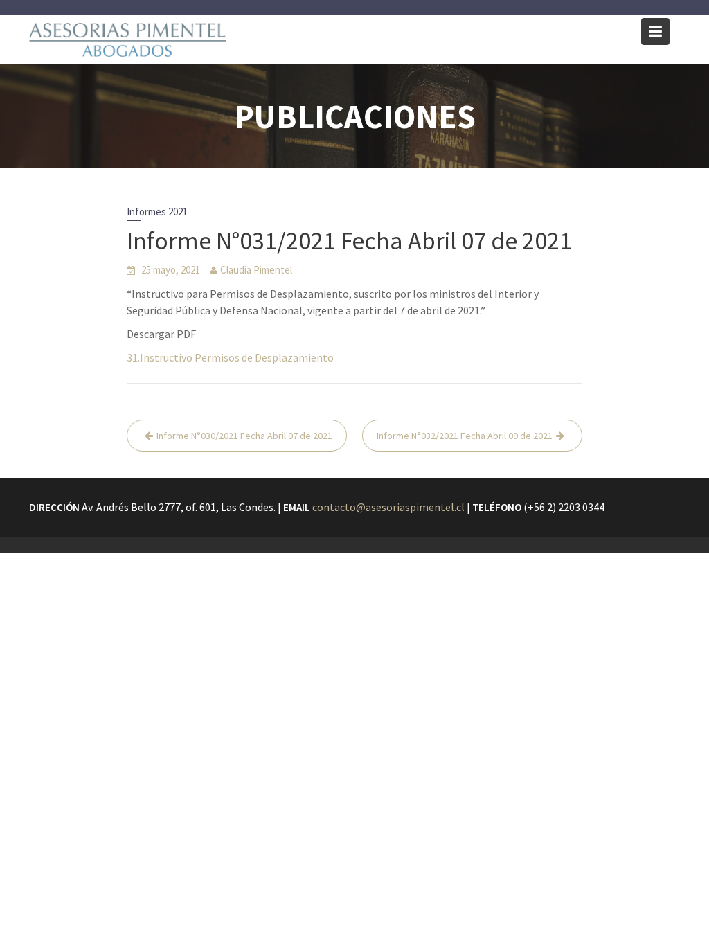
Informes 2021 (157, 211)
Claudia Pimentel (256, 269)
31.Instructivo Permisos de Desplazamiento (230, 357)
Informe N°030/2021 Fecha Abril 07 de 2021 (244, 435)
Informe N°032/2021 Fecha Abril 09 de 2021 (465, 435)
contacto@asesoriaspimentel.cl (388, 507)
